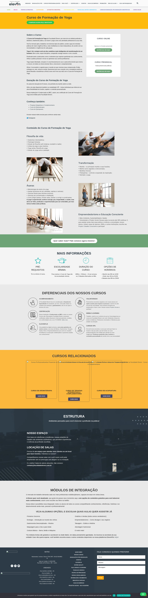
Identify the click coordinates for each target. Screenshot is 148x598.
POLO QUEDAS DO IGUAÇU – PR (47, 581)
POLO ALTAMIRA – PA (47, 573)
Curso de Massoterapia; (37, 107)
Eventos (83, 3)
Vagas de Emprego (93, 3)
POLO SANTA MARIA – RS (47, 579)
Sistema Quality (78, 565)
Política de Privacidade (79, 572)
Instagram (32, 118)
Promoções (103, 3)
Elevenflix (79, 562)
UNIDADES (47, 567)
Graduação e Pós (37, 3)
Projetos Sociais (114, 307)
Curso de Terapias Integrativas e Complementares (74, 392)
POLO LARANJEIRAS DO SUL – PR (47, 575)
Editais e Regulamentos (79, 575)
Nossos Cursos (78, 554)
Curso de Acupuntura (106, 390)
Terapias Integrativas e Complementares (42, 105)
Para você (65, 3)
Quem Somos (78, 552)
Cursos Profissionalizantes (52, 3)
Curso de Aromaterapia (41, 390)
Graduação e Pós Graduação (78, 557)
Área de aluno (112, 3)
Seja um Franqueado (125, 3)
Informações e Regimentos (79, 577)
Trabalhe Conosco (78, 570)
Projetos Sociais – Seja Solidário (79, 585)
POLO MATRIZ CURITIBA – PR (47, 571)
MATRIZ (47, 552)
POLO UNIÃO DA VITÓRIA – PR (47, 583)
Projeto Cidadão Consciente (87, 226)
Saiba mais (65, 320)
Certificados (74, 3)
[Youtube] (18, 565)
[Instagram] (15, 565)
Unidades (28, 3)
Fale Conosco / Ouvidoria (78, 567)
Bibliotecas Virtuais (79, 580)
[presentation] (77, 439)
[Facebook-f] (12, 565)
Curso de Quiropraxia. (36, 109)
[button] (103, 43)
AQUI (116, 537)
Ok (114, 595)
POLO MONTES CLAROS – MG (47, 577)
